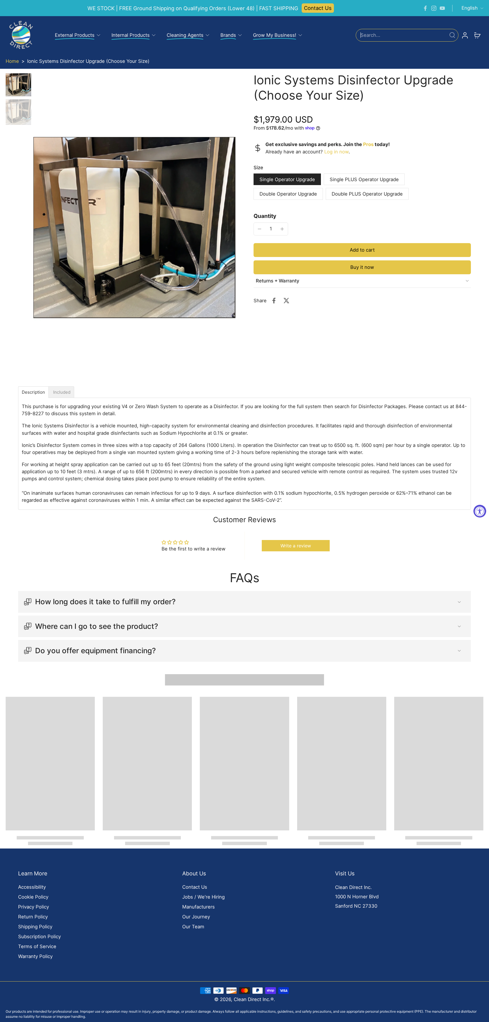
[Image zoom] (134, 227)
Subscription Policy (39, 936)
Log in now (336, 151)
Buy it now (362, 267)
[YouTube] (442, 8)
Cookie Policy (33, 897)
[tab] (33, 392)
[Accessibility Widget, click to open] (479, 511)
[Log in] (464, 35)
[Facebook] (425, 8)
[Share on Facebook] (274, 300)
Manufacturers (198, 907)
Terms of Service (37, 946)
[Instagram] (434, 8)
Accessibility (32, 887)
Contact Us (318, 8)
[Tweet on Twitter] (286, 300)
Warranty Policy (35, 956)
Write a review (295, 546)
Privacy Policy (33, 907)
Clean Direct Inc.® (254, 999)
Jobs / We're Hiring (203, 897)
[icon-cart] (477, 35)
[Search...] (452, 35)
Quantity (265, 216)
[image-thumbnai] (18, 85)
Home (12, 61)
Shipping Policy (35, 926)
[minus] (259, 229)
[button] (362, 250)
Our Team (193, 926)
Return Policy (33, 917)
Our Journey (196, 917)
